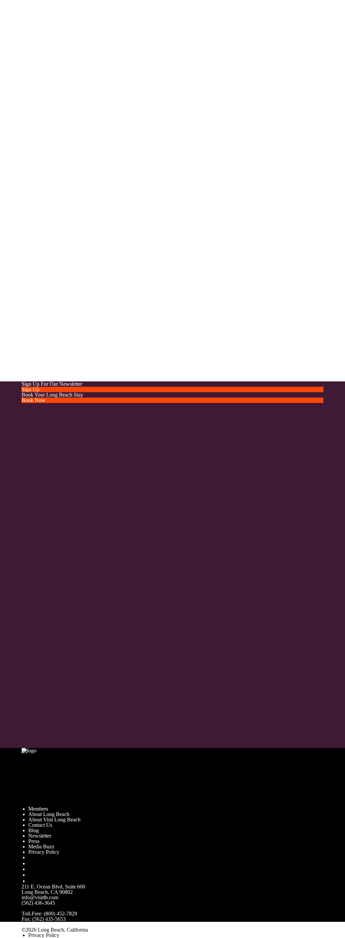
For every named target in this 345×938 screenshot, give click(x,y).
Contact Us (40, 825)
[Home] (68, 776)
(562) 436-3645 (38, 903)
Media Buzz (41, 846)
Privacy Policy (43, 852)
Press (33, 841)
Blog (33, 830)
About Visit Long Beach (54, 819)
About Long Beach (48, 814)
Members (38, 809)
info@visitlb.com (107, 118)
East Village (130, 347)
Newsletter (39, 836)
